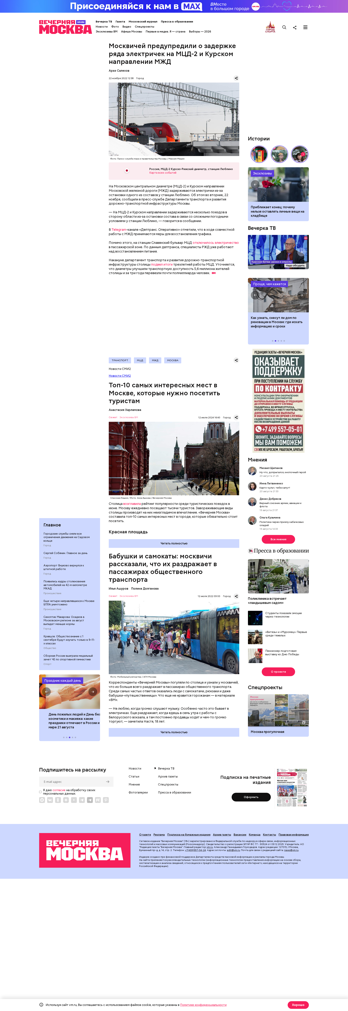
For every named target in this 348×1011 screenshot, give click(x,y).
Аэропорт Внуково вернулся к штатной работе (64, 567)
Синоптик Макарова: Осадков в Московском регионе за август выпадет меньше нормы (64, 620)
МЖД (155, 360)
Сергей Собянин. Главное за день (66, 553)
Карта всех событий (162, 173)
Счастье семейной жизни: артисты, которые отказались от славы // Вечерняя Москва (300, 154)
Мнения (257, 459)
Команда (254, 834)
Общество (50, 648)
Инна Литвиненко (271, 483)
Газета (120, 21)
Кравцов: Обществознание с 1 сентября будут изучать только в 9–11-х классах (69, 640)
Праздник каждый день (62, 680)
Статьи (134, 776)
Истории (259, 138)
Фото (115, 26)
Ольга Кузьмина (270, 517)
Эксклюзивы (262, 173)
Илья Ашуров (118, 588)
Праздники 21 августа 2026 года (69, 691)
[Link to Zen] (66, 800)
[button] (46, 691)
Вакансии (240, 834)
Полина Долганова (145, 588)
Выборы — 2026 (200, 31)
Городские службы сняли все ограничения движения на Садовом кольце (67, 537)
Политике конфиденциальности (203, 1005)
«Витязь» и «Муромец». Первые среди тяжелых (286, 633)
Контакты (269, 834)
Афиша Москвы (131, 31)
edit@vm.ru (233, 850)
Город (47, 545)
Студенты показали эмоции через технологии (283, 615)
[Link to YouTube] (74, 800)
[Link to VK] (50, 800)
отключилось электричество (216, 242)
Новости (102, 26)
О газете (145, 834)
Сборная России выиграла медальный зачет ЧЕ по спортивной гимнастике (68, 657)
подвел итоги (162, 264)
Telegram (118, 229)
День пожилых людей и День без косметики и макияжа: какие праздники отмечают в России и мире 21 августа (68, 720)
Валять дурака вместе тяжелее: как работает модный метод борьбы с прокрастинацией (276, 211)
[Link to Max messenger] (42, 800)
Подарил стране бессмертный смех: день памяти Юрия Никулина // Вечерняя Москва (279, 154)
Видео (127, 26)
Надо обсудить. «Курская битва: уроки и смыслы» (278, 252)
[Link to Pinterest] (106, 800)
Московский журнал (143, 21)
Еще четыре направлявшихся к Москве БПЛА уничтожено (69, 602)
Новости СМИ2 (120, 376)
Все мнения (278, 539)
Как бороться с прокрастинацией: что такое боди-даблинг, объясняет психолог (278, 184)
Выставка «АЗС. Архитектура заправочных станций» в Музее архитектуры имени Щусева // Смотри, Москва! (259, 154)
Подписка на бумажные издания (188, 834)
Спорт (47, 664)
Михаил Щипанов (271, 468)
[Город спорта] (270, 27)
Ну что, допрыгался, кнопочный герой (283, 472)
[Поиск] (284, 27)
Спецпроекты (144, 26)
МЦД (140, 360)
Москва (172, 360)
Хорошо (298, 1005)
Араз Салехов (119, 71)
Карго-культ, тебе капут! (275, 487)
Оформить (251, 797)
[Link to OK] (58, 800)
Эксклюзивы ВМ (106, 31)
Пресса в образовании (177, 21)
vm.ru (210, 847)
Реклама (159, 834)
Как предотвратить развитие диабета (278, 295)
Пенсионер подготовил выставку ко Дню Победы (282, 652)
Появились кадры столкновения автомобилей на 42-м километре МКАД (65, 585)
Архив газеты (168, 776)
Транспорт (120, 360)
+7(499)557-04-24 (195, 850)
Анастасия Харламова (125, 410)
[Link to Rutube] (98, 800)
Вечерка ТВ (104, 21)
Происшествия (52, 593)
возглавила (132, 503)
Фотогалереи (138, 792)
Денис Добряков (270, 498)
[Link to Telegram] (82, 800)
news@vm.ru (291, 850)
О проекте (278, 672)
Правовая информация (294, 834)
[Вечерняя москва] (84, 850)
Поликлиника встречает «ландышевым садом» (267, 600)
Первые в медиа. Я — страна (165, 31)
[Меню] (305, 27)
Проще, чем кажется (269, 284)
